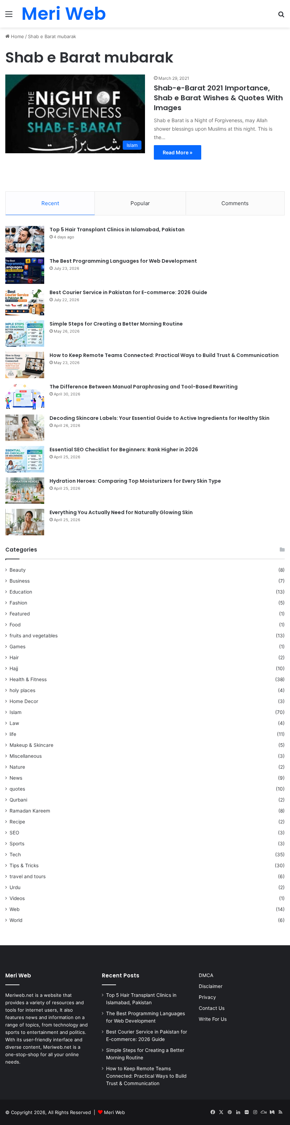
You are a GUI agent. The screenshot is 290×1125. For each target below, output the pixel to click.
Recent (50, 203)
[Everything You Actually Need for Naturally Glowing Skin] (24, 522)
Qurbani (18, 800)
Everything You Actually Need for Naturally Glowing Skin (121, 512)
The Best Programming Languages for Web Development (123, 260)
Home (17, 36)
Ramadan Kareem (30, 811)
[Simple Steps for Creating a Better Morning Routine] (24, 333)
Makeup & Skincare (31, 745)
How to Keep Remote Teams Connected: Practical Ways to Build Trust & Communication (164, 355)
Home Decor (24, 701)
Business (20, 581)
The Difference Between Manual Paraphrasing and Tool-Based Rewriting (144, 386)
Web (14, 909)
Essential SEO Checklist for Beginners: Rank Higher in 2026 (124, 449)
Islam (16, 712)
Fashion (18, 603)
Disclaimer (210, 986)
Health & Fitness (28, 679)
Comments (235, 203)
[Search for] (281, 16)
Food (15, 624)
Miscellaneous (26, 756)
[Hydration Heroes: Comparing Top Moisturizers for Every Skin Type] (24, 490)
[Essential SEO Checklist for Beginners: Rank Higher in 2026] (24, 459)
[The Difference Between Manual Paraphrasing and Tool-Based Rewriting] (24, 396)
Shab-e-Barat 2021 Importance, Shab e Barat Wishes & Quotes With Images (218, 98)
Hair (14, 657)
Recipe (17, 822)
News (16, 778)
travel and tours (28, 876)
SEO (14, 832)
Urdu (15, 887)
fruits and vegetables (34, 635)
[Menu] (8, 16)
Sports (17, 843)
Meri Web (114, 1112)
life (13, 734)
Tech (15, 854)
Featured (20, 614)
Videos (17, 898)
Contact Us (212, 1008)
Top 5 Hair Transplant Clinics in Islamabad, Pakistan (117, 229)
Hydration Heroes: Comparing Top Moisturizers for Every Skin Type (135, 480)
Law (14, 723)
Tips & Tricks (24, 865)
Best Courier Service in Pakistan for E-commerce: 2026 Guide (128, 292)
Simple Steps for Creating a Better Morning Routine (116, 323)
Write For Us (213, 1019)
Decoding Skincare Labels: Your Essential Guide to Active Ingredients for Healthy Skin (159, 418)
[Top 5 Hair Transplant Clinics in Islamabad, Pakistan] (24, 239)
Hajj (14, 668)
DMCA (206, 975)
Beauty (18, 570)
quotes (17, 789)
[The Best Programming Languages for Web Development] (24, 270)
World (16, 920)
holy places (22, 690)
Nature (17, 767)
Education (21, 592)
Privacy (207, 997)
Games (17, 646)
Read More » (177, 152)
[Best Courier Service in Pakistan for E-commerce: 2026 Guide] (24, 302)
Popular (140, 203)
